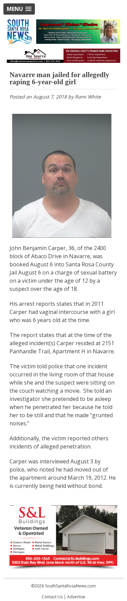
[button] (19, 9)
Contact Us (52, 597)
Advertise (76, 597)
